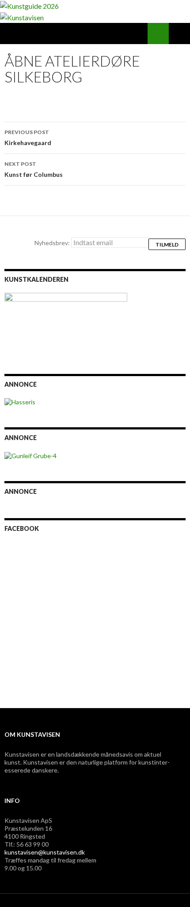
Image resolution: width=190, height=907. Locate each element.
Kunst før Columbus (33, 169)
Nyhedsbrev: (52, 242)
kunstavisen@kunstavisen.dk (44, 852)
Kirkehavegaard (27, 137)
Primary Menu (179, 33)
